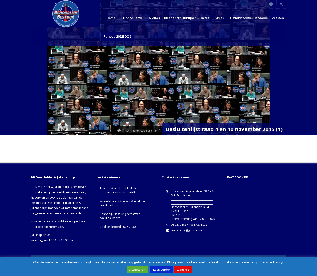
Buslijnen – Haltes (196, 18)
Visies (219, 18)
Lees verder (161, 269)
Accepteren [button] (137, 269)
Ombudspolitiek (241, 18)
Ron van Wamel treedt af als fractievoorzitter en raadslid (118, 190)
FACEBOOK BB (237, 177)
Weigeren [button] (183, 269)
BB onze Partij (131, 18)
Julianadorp (172, 18)
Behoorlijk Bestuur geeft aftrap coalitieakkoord (120, 216)
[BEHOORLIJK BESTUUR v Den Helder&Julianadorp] (119, 130)
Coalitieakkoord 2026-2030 (118, 227)
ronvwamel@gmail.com (186, 230)
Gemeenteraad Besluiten (142, 130)
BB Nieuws (152, 18)
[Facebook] (271, 4)
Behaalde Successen (269, 18)
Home (111, 18)
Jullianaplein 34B (41, 235)
